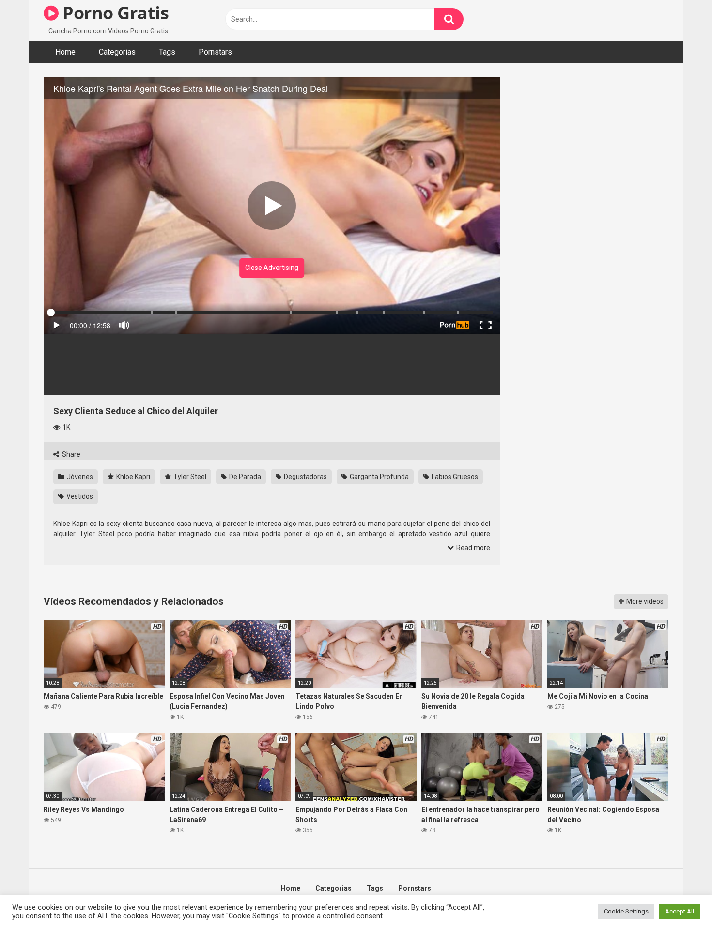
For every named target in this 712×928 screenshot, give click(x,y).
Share (70, 454)
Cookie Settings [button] (626, 911)
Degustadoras (304, 476)
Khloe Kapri (132, 476)
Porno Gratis (114, 13)
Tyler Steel (189, 476)
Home (65, 52)
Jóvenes (79, 476)
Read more (472, 548)
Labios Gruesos (454, 476)
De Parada (244, 476)
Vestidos (79, 496)
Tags (167, 52)
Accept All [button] (679, 911)
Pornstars (215, 52)
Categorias (117, 52)
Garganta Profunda (378, 476)
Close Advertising (271, 267)
